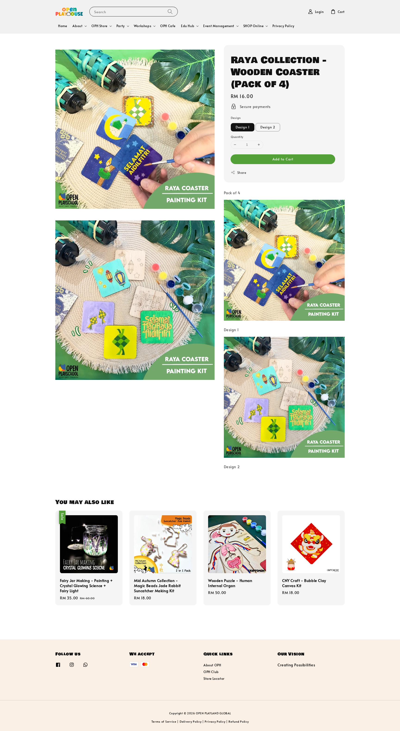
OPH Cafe (167, 26)
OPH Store (99, 26)
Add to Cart (282, 158)
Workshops (142, 26)
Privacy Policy (283, 26)
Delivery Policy (191, 721)
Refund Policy (238, 721)
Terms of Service (163, 721)
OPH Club (211, 672)
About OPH (212, 665)
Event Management (218, 26)
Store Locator (214, 678)
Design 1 (243, 127)
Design (236, 118)
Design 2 (267, 127)
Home (62, 26)
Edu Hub (187, 26)
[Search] (170, 11)
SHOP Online (253, 26)
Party (120, 26)
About (77, 26)
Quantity (237, 137)
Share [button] (241, 172)
